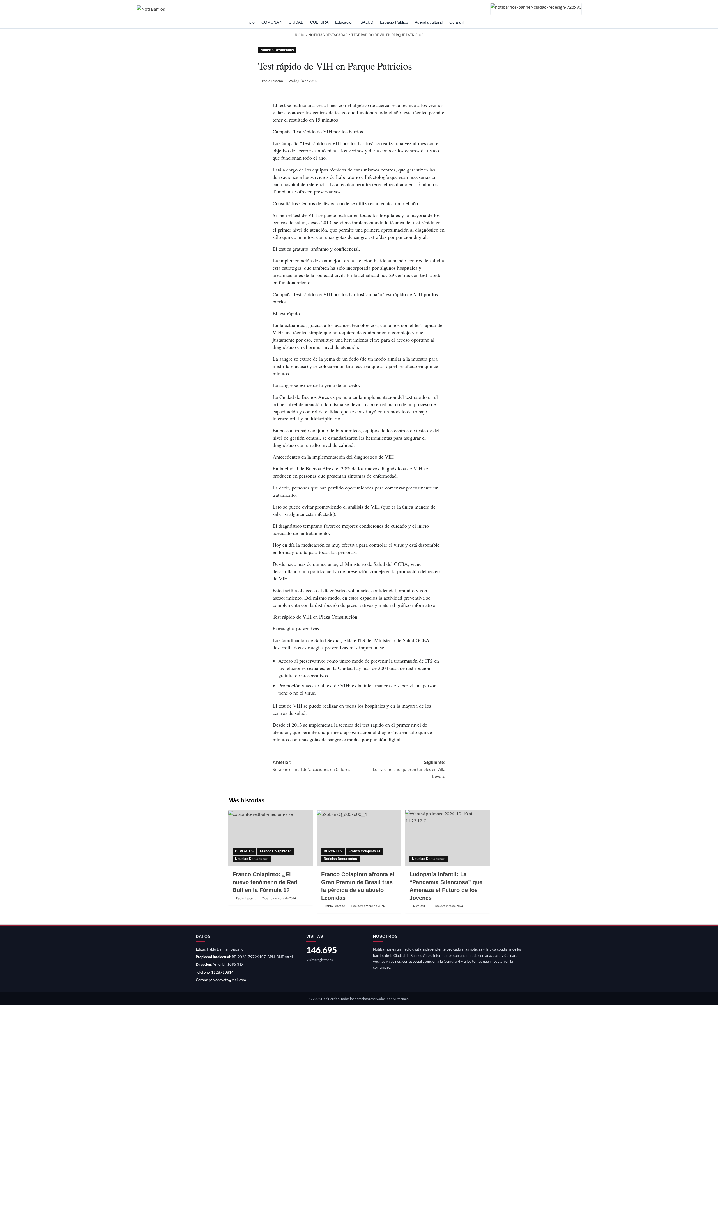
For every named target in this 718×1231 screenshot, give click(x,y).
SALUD (366, 22)
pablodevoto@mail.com (227, 980)
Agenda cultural (429, 22)
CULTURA (319, 22)
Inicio (250, 22)
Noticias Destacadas (277, 50)
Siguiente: (409, 770)
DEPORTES (244, 851)
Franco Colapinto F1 (276, 851)
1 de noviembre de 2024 (368, 906)
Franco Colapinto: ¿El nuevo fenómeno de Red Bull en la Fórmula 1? (265, 882)
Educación (344, 22)
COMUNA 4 (271, 22)
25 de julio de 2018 (303, 81)
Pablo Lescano (272, 81)
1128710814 (222, 972)
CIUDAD (296, 22)
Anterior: (311, 766)
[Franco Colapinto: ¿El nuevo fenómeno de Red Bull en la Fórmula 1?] (270, 838)
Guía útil (456, 22)
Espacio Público (394, 22)
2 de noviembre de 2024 (279, 898)
